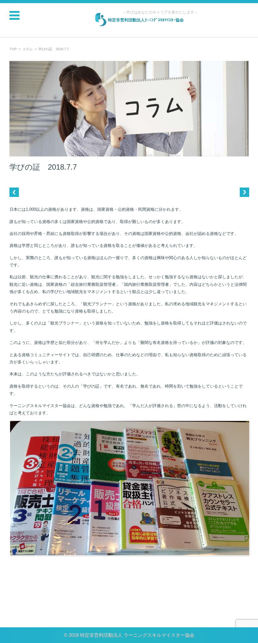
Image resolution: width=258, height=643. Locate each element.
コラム (27, 49)
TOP (13, 49)
